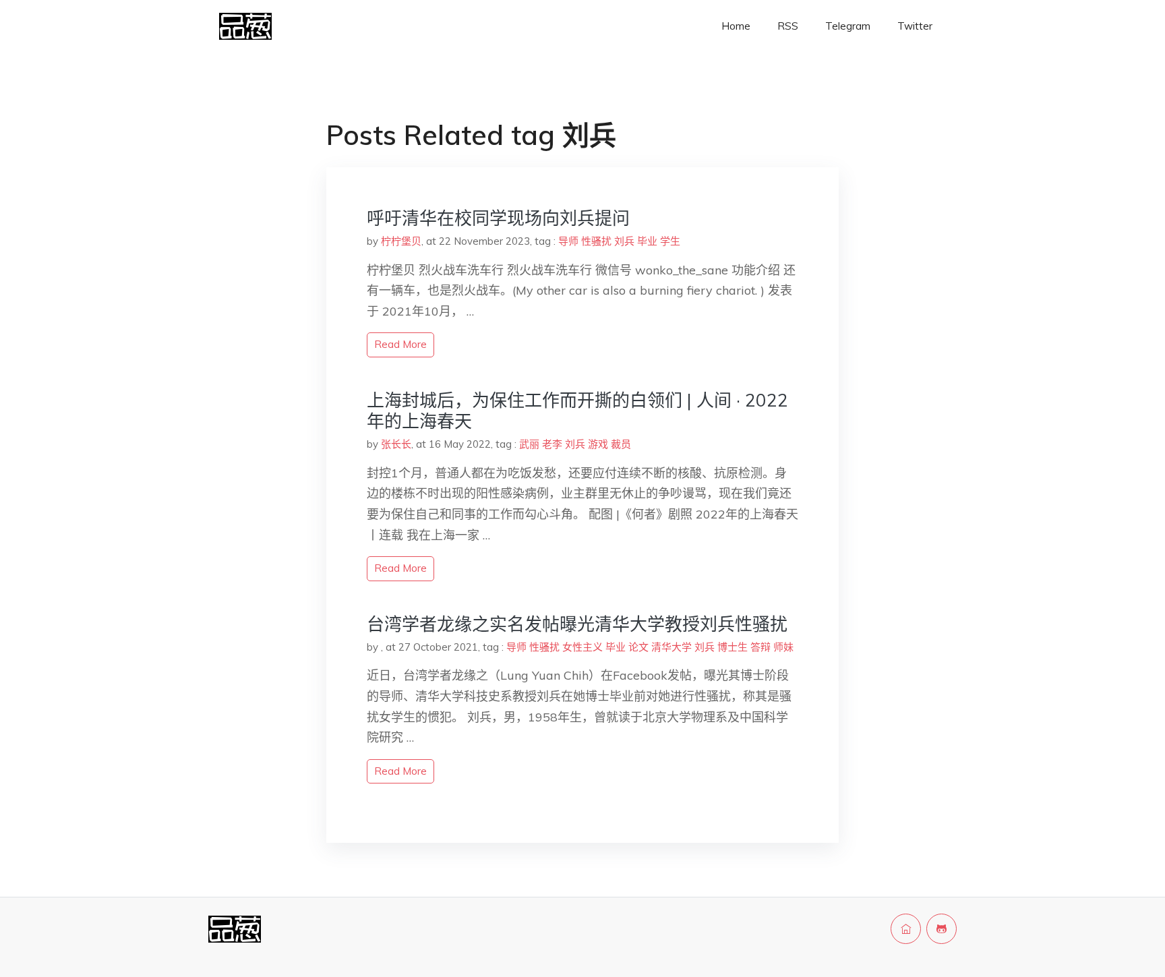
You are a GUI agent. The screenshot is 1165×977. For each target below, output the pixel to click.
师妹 (783, 647)
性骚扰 (596, 241)
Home (735, 26)
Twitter (914, 26)
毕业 (647, 241)
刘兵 (624, 241)
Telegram (847, 26)
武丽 (529, 444)
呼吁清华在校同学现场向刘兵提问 (498, 218)
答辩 (760, 647)
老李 (552, 444)
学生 (670, 241)
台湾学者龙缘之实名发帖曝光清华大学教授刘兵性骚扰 (577, 624)
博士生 (732, 647)
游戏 (598, 444)
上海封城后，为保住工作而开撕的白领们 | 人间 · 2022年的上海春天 (577, 410)
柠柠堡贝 (401, 241)
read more (400, 344)
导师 (568, 241)
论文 (638, 647)
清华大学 (671, 647)
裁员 (621, 444)
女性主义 (582, 647)
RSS (787, 26)
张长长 (396, 444)
